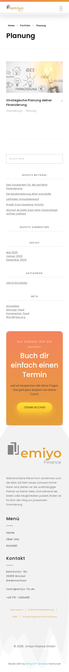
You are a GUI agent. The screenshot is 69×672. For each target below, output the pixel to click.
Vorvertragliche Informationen (39, 616)
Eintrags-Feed (15, 310)
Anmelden (12, 306)
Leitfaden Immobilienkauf (22, 199)
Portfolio (25, 25)
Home (11, 25)
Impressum (16, 609)
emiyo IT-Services (37, 664)
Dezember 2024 (16, 260)
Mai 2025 (12, 252)
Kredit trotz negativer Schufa (25, 204)
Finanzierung (14, 111)
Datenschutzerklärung (41, 609)
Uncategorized (16, 283)
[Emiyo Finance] (15, 8)
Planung (31, 111)
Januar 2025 (14, 256)
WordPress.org (15, 317)
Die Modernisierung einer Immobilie (28, 194)
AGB (14, 616)
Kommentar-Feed (17, 313)
